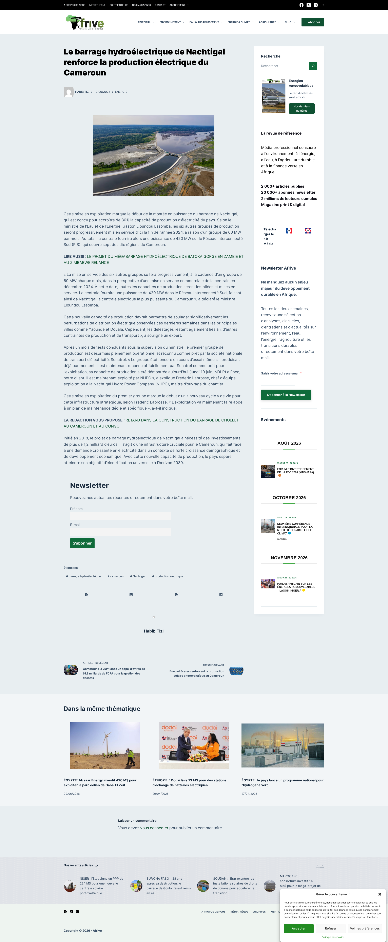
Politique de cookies (333, 937)
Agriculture (267, 22)
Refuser (330, 928)
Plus (288, 22)
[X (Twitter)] (309, 5)
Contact (160, 5)
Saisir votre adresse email (281, 373)
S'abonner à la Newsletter (286, 395)
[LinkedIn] (221, 595)
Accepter (299, 928)
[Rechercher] (323, 5)
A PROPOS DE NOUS (213, 911)
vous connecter (154, 828)
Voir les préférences (365, 928)
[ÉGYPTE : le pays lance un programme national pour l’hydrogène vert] (282, 745)
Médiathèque (97, 5)
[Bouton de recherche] (313, 66)
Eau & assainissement (204, 22)
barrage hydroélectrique (83, 576)
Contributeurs (119, 5)
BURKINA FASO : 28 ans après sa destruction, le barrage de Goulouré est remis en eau (169, 886)
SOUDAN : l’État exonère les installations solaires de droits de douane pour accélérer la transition (235, 886)
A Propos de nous (74, 5)
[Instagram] (316, 5)
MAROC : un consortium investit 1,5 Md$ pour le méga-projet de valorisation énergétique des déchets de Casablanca (301, 885)
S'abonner (313, 22)
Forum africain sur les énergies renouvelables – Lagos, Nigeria (296, 587)
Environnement (170, 22)
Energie (121, 91)
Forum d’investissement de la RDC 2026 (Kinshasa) (295, 471)
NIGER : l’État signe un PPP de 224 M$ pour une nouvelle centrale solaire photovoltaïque (101, 886)
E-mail (75, 525)
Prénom (76, 509)
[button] (380, 894)
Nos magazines (141, 5)
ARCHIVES (259, 911)
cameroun (115, 576)
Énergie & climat (239, 22)
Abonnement (177, 5)
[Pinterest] (176, 595)
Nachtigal (137, 576)
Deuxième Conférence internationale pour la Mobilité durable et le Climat (295, 528)
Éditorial (144, 22)
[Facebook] (301, 5)
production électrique (167, 576)
